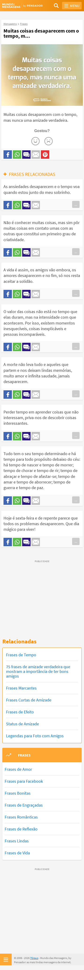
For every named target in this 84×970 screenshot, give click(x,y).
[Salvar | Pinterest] (45, 154)
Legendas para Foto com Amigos (35, 735)
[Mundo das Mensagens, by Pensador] (22, 5)
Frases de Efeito (20, 712)
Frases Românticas (21, 817)
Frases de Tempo (21, 654)
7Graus (34, 958)
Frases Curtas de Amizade (28, 700)
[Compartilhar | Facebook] (8, 154)
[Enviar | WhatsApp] (17, 154)
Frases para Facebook (24, 781)
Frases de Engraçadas (24, 805)
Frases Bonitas (18, 793)
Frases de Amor (18, 769)
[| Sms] (26, 154)
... (75, 204)
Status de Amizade (22, 724)
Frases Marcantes (21, 688)
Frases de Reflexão (21, 829)
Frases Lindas (17, 841)
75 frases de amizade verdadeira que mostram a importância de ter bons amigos (38, 671)
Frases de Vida (17, 853)
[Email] (36, 154)
